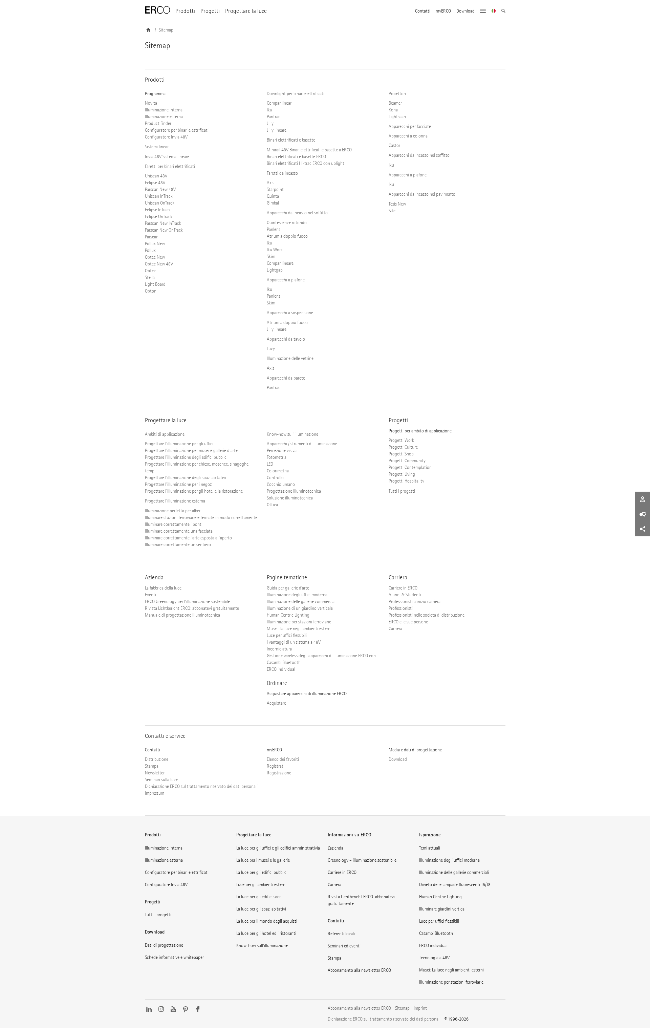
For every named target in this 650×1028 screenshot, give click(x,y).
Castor (394, 145)
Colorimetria (278, 471)
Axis (270, 183)
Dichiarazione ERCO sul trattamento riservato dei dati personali (201, 786)
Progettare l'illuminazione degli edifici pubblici (186, 457)
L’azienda (335, 848)
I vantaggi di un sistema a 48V (294, 642)
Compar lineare (280, 263)
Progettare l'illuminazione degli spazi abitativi (185, 477)
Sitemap (402, 1008)
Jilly (270, 123)
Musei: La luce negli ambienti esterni (299, 628)
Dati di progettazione (164, 945)
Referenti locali (341, 934)
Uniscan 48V (156, 176)
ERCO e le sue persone (408, 622)
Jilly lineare (276, 130)
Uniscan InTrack (159, 196)
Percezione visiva (282, 450)
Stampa (151, 766)
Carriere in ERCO (403, 588)
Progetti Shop (401, 454)
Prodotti (185, 11)
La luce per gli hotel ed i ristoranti (266, 933)
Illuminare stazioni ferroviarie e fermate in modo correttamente (201, 517)
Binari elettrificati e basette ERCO (296, 156)
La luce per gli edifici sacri (259, 897)
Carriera (395, 628)
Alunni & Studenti (405, 595)
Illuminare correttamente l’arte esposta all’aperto (188, 538)
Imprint (420, 1008)
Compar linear (279, 103)
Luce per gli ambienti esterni (261, 884)
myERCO (443, 11)
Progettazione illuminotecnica (294, 491)
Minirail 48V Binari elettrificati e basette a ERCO (309, 150)
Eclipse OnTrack (158, 216)
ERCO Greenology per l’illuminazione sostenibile (187, 601)
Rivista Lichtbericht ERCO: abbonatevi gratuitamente (192, 608)
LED (270, 464)
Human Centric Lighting (288, 615)
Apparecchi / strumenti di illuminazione (302, 444)
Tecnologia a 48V (434, 958)
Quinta (273, 196)
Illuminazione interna (163, 110)
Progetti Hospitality (406, 481)
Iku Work (275, 250)
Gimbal (273, 203)
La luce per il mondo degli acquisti (266, 921)
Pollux (150, 250)
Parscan (151, 237)
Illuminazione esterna (164, 117)
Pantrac (273, 117)
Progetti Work (401, 440)
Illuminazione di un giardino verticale (300, 608)
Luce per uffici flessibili (287, 635)
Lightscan (397, 117)
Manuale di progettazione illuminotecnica (182, 615)
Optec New (155, 257)
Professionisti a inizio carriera (414, 601)
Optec (150, 271)
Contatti (422, 11)
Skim (271, 256)
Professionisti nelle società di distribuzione (426, 615)
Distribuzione (156, 759)
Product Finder (158, 123)
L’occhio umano (281, 484)
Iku (269, 110)
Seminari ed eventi (344, 946)
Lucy (271, 348)
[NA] (494, 11)
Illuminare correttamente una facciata (179, 531)
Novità (151, 103)
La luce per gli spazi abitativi (261, 909)
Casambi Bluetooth (436, 933)
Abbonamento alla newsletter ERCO (359, 970)
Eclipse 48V (155, 183)
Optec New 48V (159, 264)
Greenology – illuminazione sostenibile (362, 860)
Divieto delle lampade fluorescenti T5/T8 (455, 884)
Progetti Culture (403, 447)
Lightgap (275, 270)
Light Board (155, 284)
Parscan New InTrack (163, 223)
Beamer (395, 103)
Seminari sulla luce (161, 780)
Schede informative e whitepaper (174, 957)
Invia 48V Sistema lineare (167, 156)
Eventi (150, 595)
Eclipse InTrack (158, 210)
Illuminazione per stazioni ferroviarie (299, 622)
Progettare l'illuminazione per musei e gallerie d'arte (191, 450)
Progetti (210, 11)
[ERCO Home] (157, 10)
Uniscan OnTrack (159, 203)
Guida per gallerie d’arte (288, 588)
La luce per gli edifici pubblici (261, 872)
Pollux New (155, 244)
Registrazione (279, 773)
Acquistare (276, 703)
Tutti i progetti (402, 491)
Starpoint (275, 189)
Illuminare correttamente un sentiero (178, 545)
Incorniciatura (279, 649)
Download (465, 11)
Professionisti (401, 608)
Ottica (272, 505)
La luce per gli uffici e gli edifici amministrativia (278, 848)
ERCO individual (281, 669)
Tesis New (397, 204)
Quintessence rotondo (287, 223)
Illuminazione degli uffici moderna (297, 595)
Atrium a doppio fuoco (287, 236)
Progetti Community (407, 461)
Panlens (273, 229)
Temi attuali (429, 848)
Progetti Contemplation (410, 467)
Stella (150, 277)
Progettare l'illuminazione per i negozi (179, 484)
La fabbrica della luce (163, 588)
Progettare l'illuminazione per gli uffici (179, 444)
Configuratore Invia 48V (166, 137)
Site (392, 211)
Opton (150, 291)
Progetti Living (402, 474)
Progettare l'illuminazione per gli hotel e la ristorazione (194, 491)
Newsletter (155, 773)
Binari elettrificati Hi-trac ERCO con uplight (305, 163)
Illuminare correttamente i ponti (173, 524)
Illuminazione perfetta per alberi (173, 511)
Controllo (275, 477)
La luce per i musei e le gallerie (263, 860)
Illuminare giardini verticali (443, 909)
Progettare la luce (246, 11)
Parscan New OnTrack (164, 230)
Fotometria (276, 457)
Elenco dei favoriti (283, 759)
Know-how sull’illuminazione (262, 945)
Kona (393, 110)
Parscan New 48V (160, 189)
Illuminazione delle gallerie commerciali (302, 601)
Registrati (275, 766)
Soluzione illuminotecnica (290, 498)
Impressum (154, 793)
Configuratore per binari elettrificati (177, 130)
